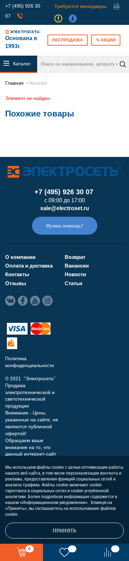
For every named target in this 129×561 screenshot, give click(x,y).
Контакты (17, 274)
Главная (14, 83)
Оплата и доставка (29, 266)
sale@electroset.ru (64, 208)
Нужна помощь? (64, 225)
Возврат (75, 257)
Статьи (73, 283)
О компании (20, 257)
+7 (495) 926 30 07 (63, 192)
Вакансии (77, 266)
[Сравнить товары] (107, 552)
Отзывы (15, 283)
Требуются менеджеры (80, 6)
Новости (75, 274)
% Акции (106, 40)
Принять (64, 530)
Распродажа (67, 40)
